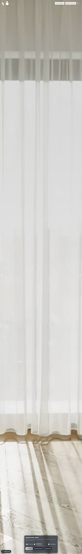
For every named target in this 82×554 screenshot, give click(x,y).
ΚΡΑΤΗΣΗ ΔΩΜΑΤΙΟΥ (60, 3)
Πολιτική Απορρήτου (29, 551)
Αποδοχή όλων (29, 548)
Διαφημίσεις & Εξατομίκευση (39, 544)
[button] (57, 3)
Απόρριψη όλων (48, 548)
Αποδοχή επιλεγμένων (38, 548)
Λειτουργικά (53, 544)
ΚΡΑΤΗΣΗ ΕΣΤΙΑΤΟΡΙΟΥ (70, 3)
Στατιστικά (31, 544)
